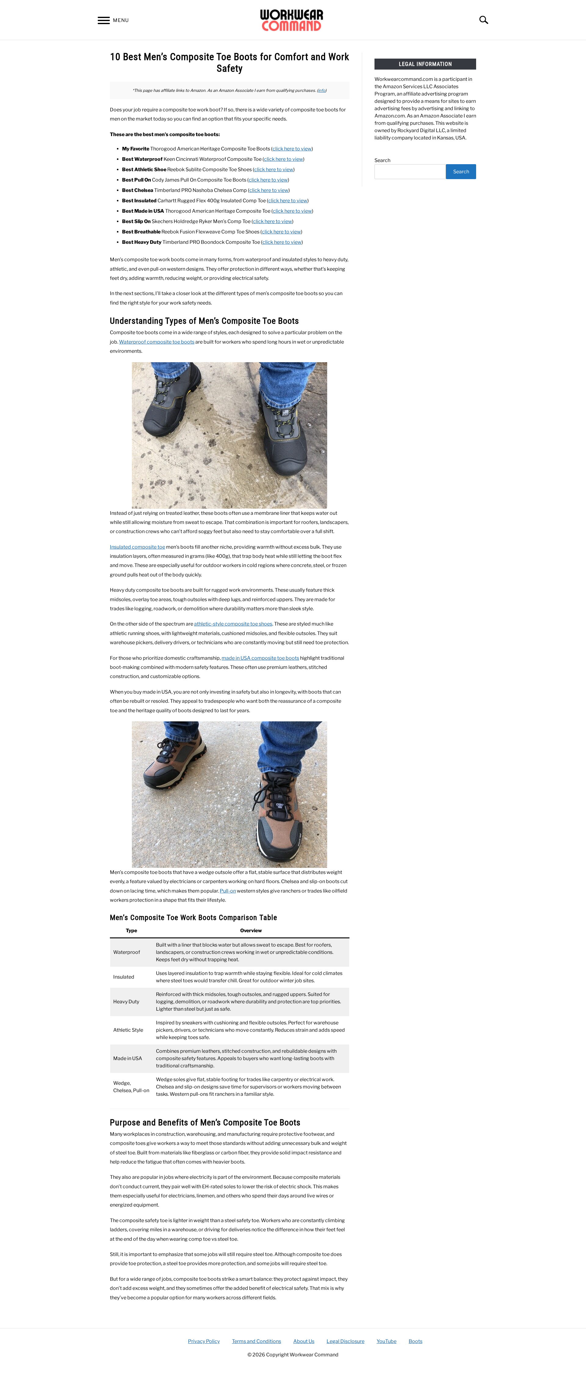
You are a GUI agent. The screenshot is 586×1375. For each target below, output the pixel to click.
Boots (415, 1341)
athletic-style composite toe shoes (233, 624)
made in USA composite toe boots (260, 658)
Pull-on (228, 891)
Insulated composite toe (137, 547)
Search (382, 160)
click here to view (292, 149)
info (321, 90)
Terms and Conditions (256, 1341)
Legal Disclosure (345, 1341)
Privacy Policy (204, 1341)
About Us (303, 1341)
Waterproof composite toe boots (156, 342)
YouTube (386, 1341)
